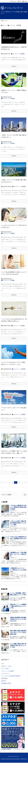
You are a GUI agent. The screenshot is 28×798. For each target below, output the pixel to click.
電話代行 (3, 681)
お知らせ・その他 (6, 666)
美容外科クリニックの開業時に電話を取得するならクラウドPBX (18, 606)
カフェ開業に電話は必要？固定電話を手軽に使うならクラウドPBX (18, 645)
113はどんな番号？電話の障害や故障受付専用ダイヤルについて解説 (18, 522)
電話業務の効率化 (6, 683)
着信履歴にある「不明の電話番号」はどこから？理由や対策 (18, 554)
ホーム (4, 25)
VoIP (2, 663)
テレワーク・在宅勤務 (18, 54)
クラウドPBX (5, 668)
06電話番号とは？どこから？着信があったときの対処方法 (18, 569)
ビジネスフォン (5, 673)
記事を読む (14, 66)
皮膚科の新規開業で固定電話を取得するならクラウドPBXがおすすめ (18, 619)
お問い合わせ (14, 1)
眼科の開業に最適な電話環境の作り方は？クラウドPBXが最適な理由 (18, 632)
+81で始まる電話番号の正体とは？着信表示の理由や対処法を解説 (18, 507)
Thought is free (23, 759)
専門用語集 (4, 678)
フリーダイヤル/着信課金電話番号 (10, 676)
